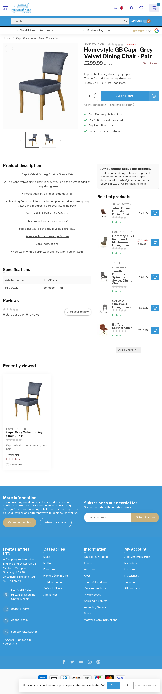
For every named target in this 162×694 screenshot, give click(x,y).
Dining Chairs (128, 349)
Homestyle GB (94, 44)
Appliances (50, 594)
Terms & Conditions (96, 582)
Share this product (120, 104)
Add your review (78, 312)
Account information (137, 557)
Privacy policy (92, 594)
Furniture (49, 569)
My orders (130, 563)
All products (132, 588)
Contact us (91, 563)
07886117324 (20, 620)
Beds (46, 557)
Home (6, 38)
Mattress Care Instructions (100, 620)
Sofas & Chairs (52, 588)
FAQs (87, 576)
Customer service (19, 522)
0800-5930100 (109, 184)
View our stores (55, 522)
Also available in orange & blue (47, 236)
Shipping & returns (95, 601)
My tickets (130, 569)
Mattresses (50, 563)
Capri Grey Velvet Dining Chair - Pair (37, 38)
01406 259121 (20, 609)
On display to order (96, 557)
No (127, 685)
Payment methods (95, 588)
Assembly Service (95, 607)
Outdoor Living (52, 582)
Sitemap (89, 613)
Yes (113, 685)
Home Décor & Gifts (56, 576)
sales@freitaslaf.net (132, 180)
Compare (16, 464)
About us (89, 569)
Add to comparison (95, 104)
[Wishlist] (141, 8)
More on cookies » (145, 685)
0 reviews (130, 44)
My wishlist (131, 576)
